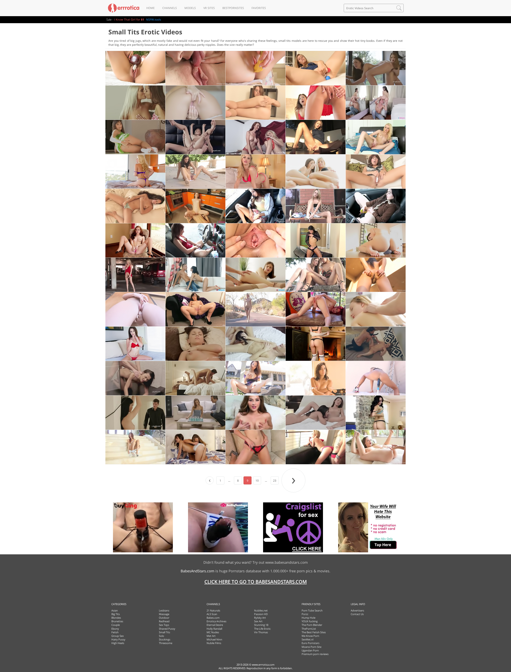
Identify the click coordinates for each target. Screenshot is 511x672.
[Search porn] (399, 8)
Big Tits (115, 614)
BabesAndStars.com (197, 571)
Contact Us (357, 614)
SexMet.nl (307, 639)
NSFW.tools (153, 19)
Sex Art (258, 621)
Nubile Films (214, 643)
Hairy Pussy (118, 639)
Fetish (115, 632)
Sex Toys (164, 625)
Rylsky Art (260, 617)
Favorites (259, 8)
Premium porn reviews (315, 654)
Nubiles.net (261, 610)
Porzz (305, 614)
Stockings (164, 639)
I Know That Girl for (129, 19)
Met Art (211, 636)
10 (257, 480)
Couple (115, 625)
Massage (164, 614)
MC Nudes (213, 632)
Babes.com (213, 617)
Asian (114, 610)
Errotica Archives (216, 621)
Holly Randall (214, 628)
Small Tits (164, 632)
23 (274, 480)
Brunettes (117, 621)
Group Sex (117, 636)
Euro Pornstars (310, 643)
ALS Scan (212, 614)
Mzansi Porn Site (311, 647)
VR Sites (209, 8)
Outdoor (164, 617)
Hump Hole (308, 617)
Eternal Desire (215, 625)
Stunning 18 (261, 625)
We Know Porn (310, 636)
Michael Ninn (214, 639)
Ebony (115, 628)
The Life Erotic (262, 628)
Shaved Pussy (167, 628)
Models (190, 8)
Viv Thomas (261, 632)
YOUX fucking (310, 621)
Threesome (165, 643)
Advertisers (357, 610)
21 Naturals (213, 610)
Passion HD (261, 614)
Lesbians (164, 610)
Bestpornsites (233, 8)
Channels (169, 8)
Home (150, 8)
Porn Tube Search (312, 610)
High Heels (117, 643)
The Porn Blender (312, 625)
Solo (161, 636)
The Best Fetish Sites (314, 632)
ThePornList (309, 628)
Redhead (164, 621)
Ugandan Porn (310, 650)
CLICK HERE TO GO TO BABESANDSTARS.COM (255, 581)
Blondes (116, 617)
